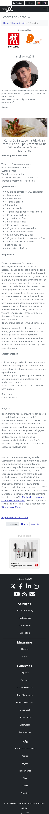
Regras (25, 763)
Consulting (25, 633)
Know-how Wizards (25, 702)
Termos (25, 785)
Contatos (25, 793)
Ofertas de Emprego (25, 610)
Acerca (25, 756)
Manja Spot (25, 710)
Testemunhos (25, 770)
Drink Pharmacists (25, 695)
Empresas (24, 672)
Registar (19, 3)
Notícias (25, 649)
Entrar (31, 3)
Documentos (25, 625)
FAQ (25, 778)
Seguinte (35, 524)
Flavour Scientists (19, 23)
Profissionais (25, 618)
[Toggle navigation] (45, 9)
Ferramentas (25, 732)
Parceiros (25, 680)
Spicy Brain (25, 724)
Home (6, 23)
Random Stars (25, 717)
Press (24, 656)
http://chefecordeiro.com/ (14, 517)
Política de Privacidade (25, 748)
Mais (25, 524)
